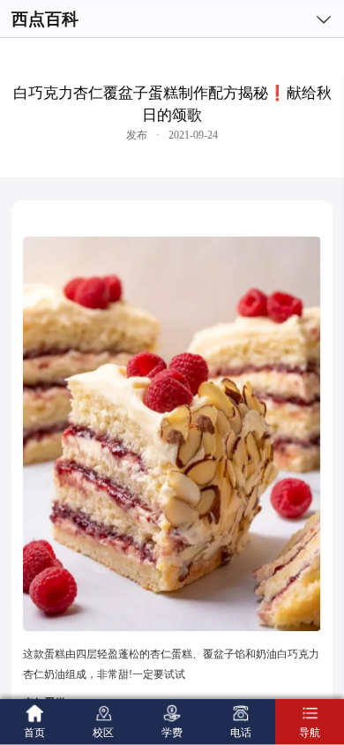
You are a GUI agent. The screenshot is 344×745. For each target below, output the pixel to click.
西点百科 (45, 19)
